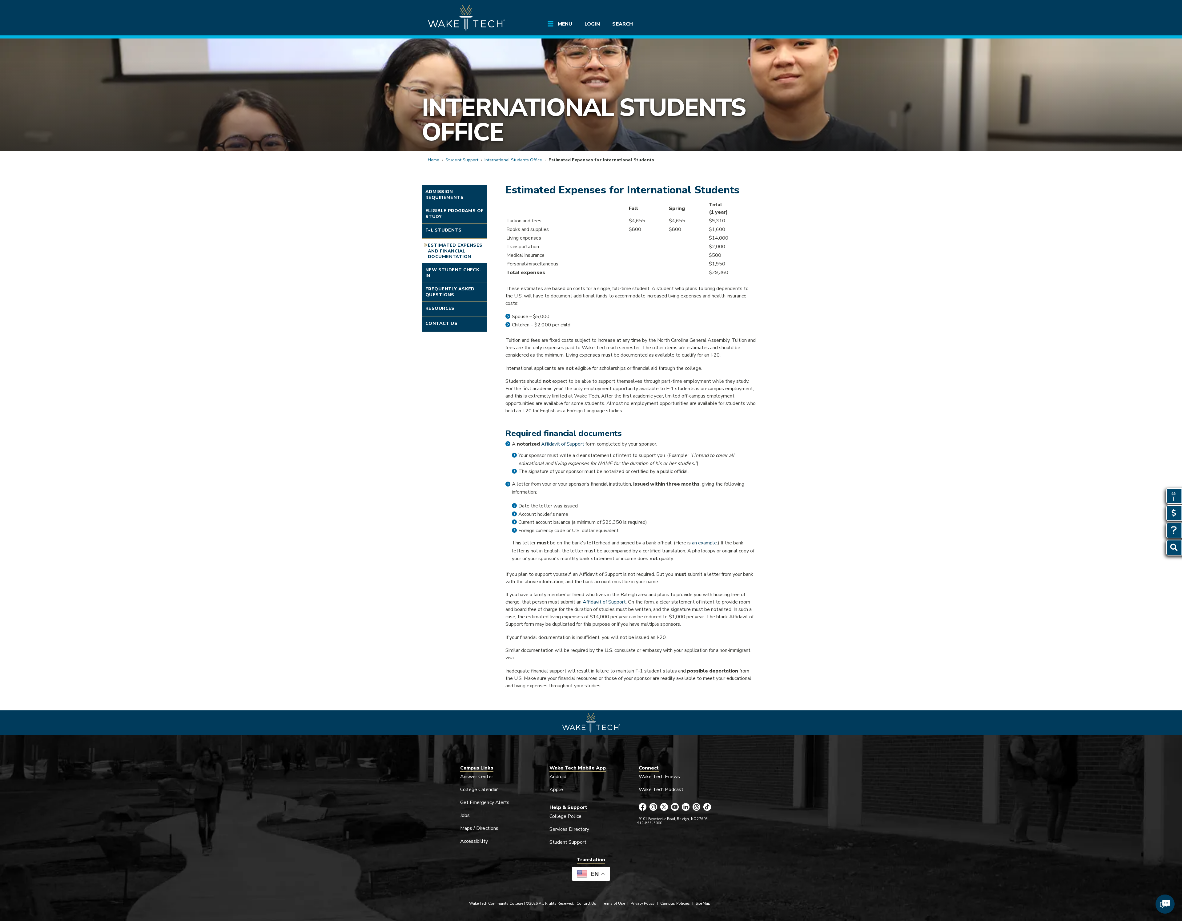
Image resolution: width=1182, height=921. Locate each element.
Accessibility (474, 841)
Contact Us (441, 323)
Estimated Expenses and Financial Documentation (455, 251)
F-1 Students (443, 230)
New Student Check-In (453, 273)
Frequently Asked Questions (450, 292)
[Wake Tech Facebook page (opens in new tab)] (642, 807)
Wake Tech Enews (659, 776)
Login (592, 24)
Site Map (703, 903)
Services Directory (569, 829)
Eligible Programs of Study (454, 214)
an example (704, 542)
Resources (440, 308)
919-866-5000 (649, 823)
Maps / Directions (479, 828)
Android (557, 776)
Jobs (465, 815)
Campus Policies (675, 903)
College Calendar (479, 789)
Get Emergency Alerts (484, 802)
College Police (565, 816)
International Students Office (584, 120)
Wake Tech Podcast (661, 789)
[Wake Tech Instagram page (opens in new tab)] (653, 807)
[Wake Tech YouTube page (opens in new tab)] (675, 807)
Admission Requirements (444, 194)
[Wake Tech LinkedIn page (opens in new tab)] (686, 807)
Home (433, 160)
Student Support (461, 160)
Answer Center (476, 776)
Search (622, 24)
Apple (556, 789)
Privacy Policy (642, 903)
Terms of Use (613, 903)
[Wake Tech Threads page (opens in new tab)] (696, 807)
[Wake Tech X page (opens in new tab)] (664, 807)
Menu (565, 24)
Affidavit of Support (562, 444)
